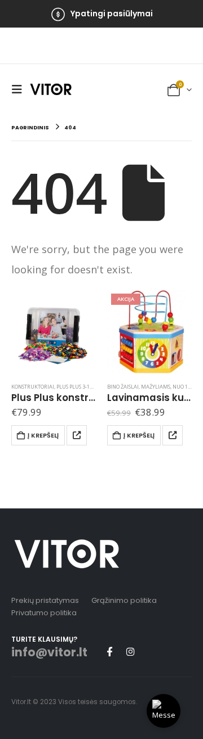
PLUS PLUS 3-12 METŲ (82, 386)
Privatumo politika (44, 612)
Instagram (130, 651)
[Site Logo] (50, 89)
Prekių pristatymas (45, 600)
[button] (19, 89)
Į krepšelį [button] (43, 435)
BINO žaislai (123, 386)
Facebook (109, 651)
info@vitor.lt (49, 652)
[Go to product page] (53, 332)
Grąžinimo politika (124, 600)
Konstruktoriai (32, 386)
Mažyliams (155, 386)
